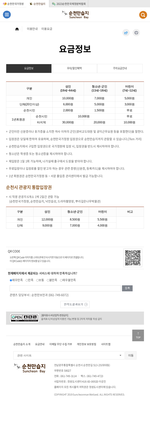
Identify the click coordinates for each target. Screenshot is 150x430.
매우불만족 (69, 280)
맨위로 (138, 335)
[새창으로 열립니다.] (75, 304)
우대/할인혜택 (74, 68)
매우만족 (17, 280)
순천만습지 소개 (21, 344)
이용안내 (32, 28)
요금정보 (28, 68)
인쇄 (136, 32)
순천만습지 (39, 3)
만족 (30, 280)
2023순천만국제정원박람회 (71, 3)
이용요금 (46, 28)
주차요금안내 (120, 68)
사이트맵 (105, 344)
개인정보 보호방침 (86, 344)
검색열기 (143, 15)
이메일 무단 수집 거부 (60, 344)
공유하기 (126, 32)
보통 (41, 280)
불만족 (53, 280)
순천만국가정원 (15, 3)
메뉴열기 (7, 14)
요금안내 (39, 344)
